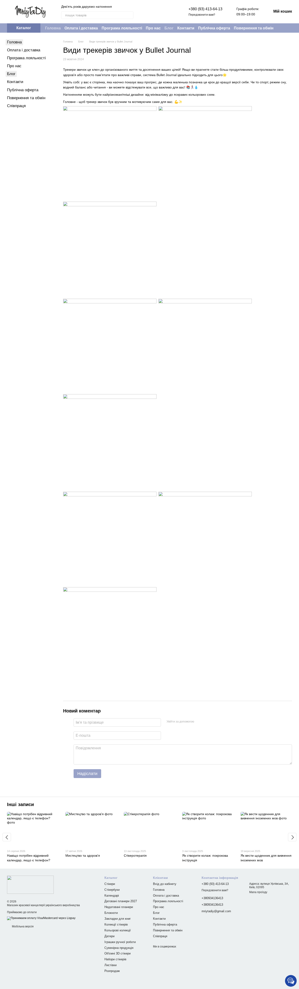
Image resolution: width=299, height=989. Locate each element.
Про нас (153, 28)
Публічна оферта (214, 28)
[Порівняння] (156, 11)
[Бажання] (169, 11)
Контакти (185, 28)
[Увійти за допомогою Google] (207, 722)
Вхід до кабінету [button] (164, 884)
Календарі (111, 895)
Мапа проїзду (258, 892)
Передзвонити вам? (202, 14)
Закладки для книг (117, 918)
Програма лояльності (122, 28)
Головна (53, 28)
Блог (169, 28)
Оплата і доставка (81, 28)
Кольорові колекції (117, 930)
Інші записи (20, 804)
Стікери (109, 884)
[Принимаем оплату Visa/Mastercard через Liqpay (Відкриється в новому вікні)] (41, 918)
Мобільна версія (22, 926)
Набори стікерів (115, 959)
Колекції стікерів (116, 924)
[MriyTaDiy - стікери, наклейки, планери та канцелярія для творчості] (30, 884)
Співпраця (16, 106)
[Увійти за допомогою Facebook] (199, 722)
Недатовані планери (118, 907)
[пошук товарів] (129, 15)
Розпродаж (112, 971)
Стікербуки (112, 889)
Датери (109, 936)
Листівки (110, 965)
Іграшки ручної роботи (120, 942)
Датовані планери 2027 (120, 901)
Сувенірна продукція (118, 948)
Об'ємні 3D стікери (117, 953)
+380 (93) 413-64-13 (205, 9)
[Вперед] (292, 837)
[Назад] (7, 837)
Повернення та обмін (254, 28)
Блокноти (111, 913)
